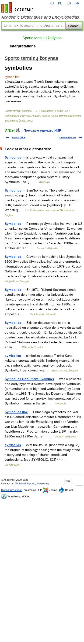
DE (60, 3)
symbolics (13, 355)
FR (77, 3)
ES (69, 3)
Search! (74, 26)
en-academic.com (18, 7)
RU (51, 3)
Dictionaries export (11, 490)
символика (68, 137)
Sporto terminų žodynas (42, 38)
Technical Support (25, 483)
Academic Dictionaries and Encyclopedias (40, 17)
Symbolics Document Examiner (29, 379)
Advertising (42, 483)
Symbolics (13, 157)
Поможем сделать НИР (42, 130)
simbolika (18, 137)
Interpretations (23, 46)
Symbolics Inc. (16, 412)
